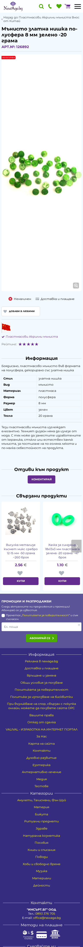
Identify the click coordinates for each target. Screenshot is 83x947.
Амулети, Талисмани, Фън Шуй (41, 800)
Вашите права (41, 715)
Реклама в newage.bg (41, 661)
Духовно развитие (41, 758)
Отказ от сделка (41, 722)
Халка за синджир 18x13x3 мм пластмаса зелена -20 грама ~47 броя (62, 551)
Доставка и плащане (42, 668)
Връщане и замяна (41, 675)
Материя (41, 807)
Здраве (41, 828)
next (76, 546)
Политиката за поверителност (45, 615)
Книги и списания (41, 850)
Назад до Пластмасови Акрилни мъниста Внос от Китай (41, 19)
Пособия (41, 843)
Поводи (41, 857)
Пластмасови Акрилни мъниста (32, 336)
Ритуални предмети (41, 821)
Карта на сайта (41, 743)
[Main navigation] (78, 6)
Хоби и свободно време (41, 864)
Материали (41, 878)
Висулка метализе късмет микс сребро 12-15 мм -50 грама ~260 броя (21, 551)
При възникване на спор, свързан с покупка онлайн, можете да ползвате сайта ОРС (41, 706)
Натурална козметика (41, 836)
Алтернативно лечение (41, 772)
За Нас (41, 736)
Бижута (41, 814)
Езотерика (41, 765)
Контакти (41, 750)
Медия (41, 779)
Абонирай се (40, 638)
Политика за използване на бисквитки (41, 697)
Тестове (41, 786)
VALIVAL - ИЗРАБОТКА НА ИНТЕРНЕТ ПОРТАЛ (41, 729)
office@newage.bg (47, 918)
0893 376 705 (45, 913)
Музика (41, 871)
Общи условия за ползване (41, 683)
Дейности (41, 885)
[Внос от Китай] (6, 327)
